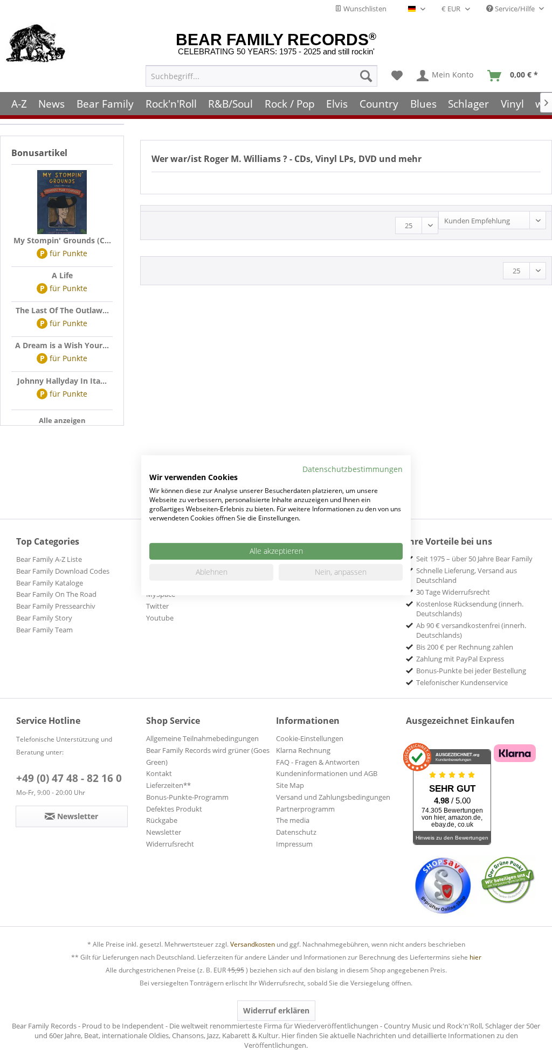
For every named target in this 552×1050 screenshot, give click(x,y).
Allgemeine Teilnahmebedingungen (202, 738)
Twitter (157, 606)
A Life (62, 275)
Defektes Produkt (174, 809)
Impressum (294, 844)
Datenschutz (296, 832)
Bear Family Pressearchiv (55, 606)
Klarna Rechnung (303, 750)
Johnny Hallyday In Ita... (62, 381)
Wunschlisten (364, 8)
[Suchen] (366, 76)
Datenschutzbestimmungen (352, 468)
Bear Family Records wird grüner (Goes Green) (208, 756)
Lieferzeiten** (168, 785)
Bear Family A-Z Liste (49, 559)
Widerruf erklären (276, 1010)
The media (292, 820)
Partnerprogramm (305, 809)
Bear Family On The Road (56, 594)
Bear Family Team (44, 630)
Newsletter (163, 832)
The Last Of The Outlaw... (62, 310)
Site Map (290, 785)
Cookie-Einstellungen (309, 738)
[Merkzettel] (397, 76)
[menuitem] (261, 76)
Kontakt (159, 773)
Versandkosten (252, 944)
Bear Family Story (44, 618)
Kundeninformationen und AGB (326, 773)
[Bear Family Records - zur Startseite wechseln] (35, 44)
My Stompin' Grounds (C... (62, 240)
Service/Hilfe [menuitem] (514, 8)
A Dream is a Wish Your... (62, 345)
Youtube (160, 618)
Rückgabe (161, 820)
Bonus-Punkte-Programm (187, 797)
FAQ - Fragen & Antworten (318, 762)
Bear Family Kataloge (49, 583)
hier (475, 957)
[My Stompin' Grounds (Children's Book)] (62, 202)
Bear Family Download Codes (62, 571)
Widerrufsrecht (170, 844)
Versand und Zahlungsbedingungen (333, 797)
